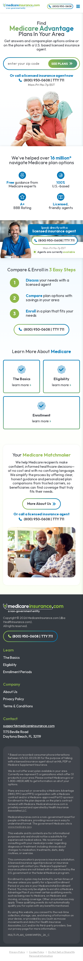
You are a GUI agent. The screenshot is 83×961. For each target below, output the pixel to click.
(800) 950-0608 (62, 6)
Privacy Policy (13, 699)
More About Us (39, 503)
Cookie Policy (36, 951)
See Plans (59, 64)
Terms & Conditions (18, 706)
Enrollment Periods (17, 672)
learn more (20, 385)
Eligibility (9, 664)
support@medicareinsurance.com (28, 726)
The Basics (11, 657)
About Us (10, 692)
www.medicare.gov (19, 827)
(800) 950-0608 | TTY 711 (44, 80)
